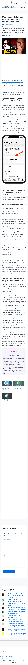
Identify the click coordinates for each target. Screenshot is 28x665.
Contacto (2, 651)
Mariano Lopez (14, 355)
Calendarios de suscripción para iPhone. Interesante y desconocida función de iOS (16, 625)
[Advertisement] (14, 67)
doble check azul (12, 251)
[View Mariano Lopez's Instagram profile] (17, 352)
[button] (14, 46)
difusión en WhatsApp (15, 103)
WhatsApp (4, 26)
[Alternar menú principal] (25, 2)
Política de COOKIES (5, 658)
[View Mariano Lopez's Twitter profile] (11, 352)
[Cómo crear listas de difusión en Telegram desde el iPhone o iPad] (7, 383)
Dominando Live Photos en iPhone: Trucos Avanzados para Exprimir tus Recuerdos (16, 595)
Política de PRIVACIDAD (6, 656)
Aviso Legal (2, 654)
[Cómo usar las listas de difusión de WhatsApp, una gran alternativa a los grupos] (18, 383)
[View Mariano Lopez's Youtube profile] (14, 352)
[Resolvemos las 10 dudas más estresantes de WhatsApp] (7, 396)
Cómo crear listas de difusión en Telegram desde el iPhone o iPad (6, 388)
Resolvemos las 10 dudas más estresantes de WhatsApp (6, 400)
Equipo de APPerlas (4, 650)
